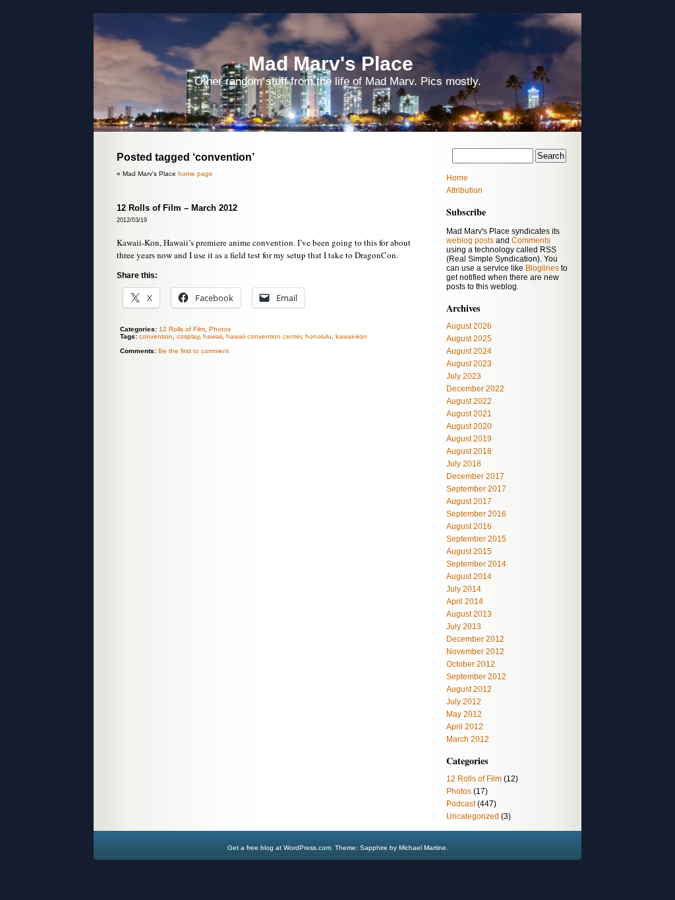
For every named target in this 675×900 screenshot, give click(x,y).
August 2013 (469, 614)
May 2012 (464, 714)
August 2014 (469, 576)
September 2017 (476, 488)
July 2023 (463, 376)
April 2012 (464, 726)
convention (156, 336)
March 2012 (467, 739)
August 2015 (469, 551)
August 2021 (469, 413)
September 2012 (476, 676)
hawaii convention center (263, 336)
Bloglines (542, 268)
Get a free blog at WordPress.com (279, 847)
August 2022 (469, 401)
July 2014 (463, 589)
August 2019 (469, 438)
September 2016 (476, 514)
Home (457, 178)
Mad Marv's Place (331, 63)
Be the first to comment (193, 350)
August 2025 (469, 338)
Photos (220, 329)
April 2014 (464, 601)
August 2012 (469, 689)
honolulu (318, 336)
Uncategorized (472, 816)
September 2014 (476, 564)
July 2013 (463, 626)
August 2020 (469, 426)
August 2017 (469, 501)
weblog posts (470, 240)
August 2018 (469, 451)
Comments (531, 240)
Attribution (464, 190)
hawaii (212, 336)
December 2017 (475, 476)
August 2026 (469, 326)
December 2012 (475, 639)
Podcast (460, 803)
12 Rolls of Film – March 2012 (177, 208)
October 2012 (470, 664)
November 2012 (475, 651)
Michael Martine (422, 847)
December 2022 (475, 388)
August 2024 (469, 351)
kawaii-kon (351, 336)
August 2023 (469, 363)
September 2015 (476, 539)
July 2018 (463, 463)
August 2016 (469, 526)
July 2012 (463, 701)
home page (195, 173)
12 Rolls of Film (182, 329)
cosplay (188, 336)
